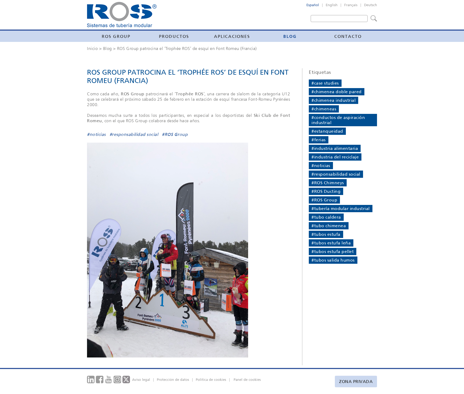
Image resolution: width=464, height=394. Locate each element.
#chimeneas (323, 108)
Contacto (348, 36)
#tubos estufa (325, 234)
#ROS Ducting (325, 191)
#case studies (325, 83)
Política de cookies (211, 380)
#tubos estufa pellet (332, 251)
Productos (174, 36)
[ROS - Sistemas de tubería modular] (122, 14)
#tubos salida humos (333, 260)
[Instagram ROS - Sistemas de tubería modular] (117, 379)
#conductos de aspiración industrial (338, 120)
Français (350, 5)
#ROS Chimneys (327, 182)
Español (312, 5)
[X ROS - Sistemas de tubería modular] (126, 379)
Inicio (92, 48)
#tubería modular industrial (340, 208)
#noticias (96, 135)
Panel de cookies (247, 380)
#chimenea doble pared (336, 91)
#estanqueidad (327, 131)
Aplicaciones (232, 36)
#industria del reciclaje (335, 157)
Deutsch (370, 5)
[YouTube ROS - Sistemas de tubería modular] (109, 379)
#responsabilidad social (134, 135)
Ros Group (116, 36)
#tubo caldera (326, 217)
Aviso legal (141, 380)
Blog (290, 36)
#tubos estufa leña (331, 242)
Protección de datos (173, 380)
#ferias (318, 139)
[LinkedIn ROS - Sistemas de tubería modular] (91, 379)
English (332, 5)
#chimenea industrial (333, 100)
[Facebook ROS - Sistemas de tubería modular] (100, 379)
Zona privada (356, 381)
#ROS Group (175, 135)
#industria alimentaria (334, 148)
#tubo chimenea (328, 225)
